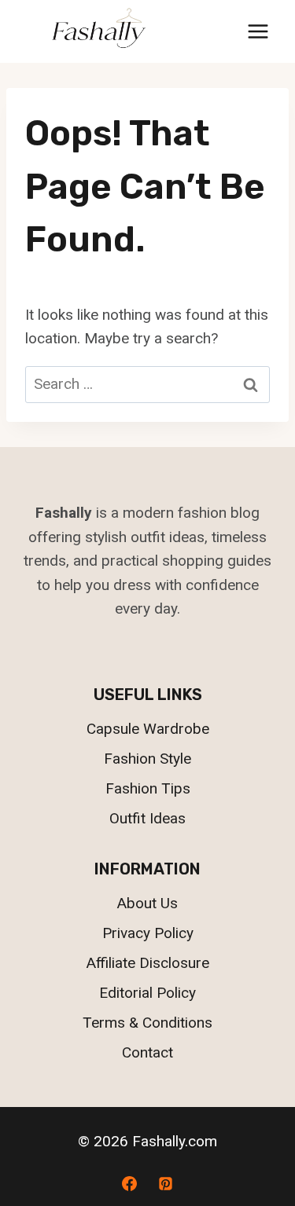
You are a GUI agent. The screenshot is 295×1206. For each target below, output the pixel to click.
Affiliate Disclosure (148, 963)
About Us (147, 903)
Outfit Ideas (147, 818)
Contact (147, 1052)
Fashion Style (147, 759)
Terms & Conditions (147, 1023)
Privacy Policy (148, 933)
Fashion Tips (147, 788)
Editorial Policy (147, 993)
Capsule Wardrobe (148, 729)
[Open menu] (257, 31)
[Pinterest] (165, 1183)
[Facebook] (130, 1183)
